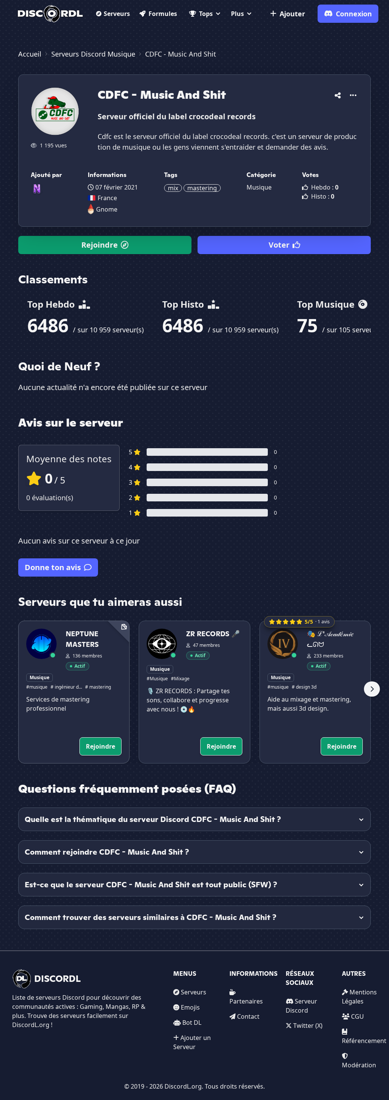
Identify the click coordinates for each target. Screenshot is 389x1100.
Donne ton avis (53, 567)
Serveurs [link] (193, 992)
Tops (206, 13)
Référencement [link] (364, 1041)
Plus (237, 13)
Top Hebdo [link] (52, 304)
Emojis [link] (190, 1007)
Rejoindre (99, 245)
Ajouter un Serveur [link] (192, 1042)
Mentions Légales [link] (359, 996)
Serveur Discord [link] (301, 1006)
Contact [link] (248, 1016)
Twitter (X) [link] (308, 1025)
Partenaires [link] (246, 1001)
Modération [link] (359, 1065)
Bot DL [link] (191, 1022)
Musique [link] (259, 187)
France (107, 198)
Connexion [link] (354, 13)
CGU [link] (357, 1016)
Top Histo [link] (184, 304)
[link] (50, 14)
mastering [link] (202, 188)
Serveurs (117, 13)
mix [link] (173, 188)
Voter (279, 245)
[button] (338, 94)
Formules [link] (163, 13)
